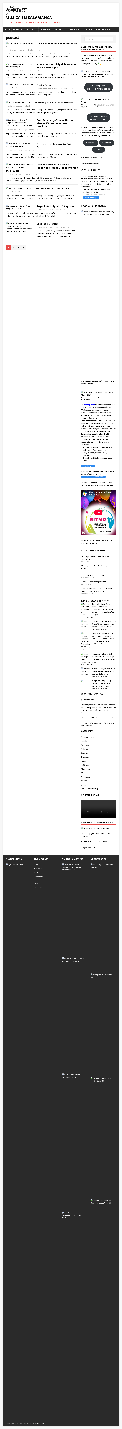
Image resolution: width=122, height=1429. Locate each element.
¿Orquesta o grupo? (99, 681)
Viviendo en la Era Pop (89, 789)
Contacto (88, 29)
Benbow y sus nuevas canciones (53, 102)
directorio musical (102, 181)
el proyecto (91, 142)
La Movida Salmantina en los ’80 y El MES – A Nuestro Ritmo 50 (103, 636)
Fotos (83, 761)
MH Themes (41, 1424)
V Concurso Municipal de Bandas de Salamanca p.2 (56, 66)
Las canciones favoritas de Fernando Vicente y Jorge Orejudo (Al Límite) (42, 167)
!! (102, 718)
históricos (93, 617)
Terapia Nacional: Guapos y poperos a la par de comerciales (102, 606)
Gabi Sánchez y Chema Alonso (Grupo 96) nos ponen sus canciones (54, 123)
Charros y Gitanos (47, 223)
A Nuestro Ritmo (103, 29)
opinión (84, 781)
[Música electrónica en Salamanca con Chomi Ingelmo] (74, 1077)
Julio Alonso (31, 50)
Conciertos (85, 753)
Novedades (85, 777)
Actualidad (45, 29)
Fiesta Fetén (44, 85)
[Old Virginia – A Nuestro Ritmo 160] (102, 977)
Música (94, 646)
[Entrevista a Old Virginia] (74, 869)
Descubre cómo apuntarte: (95, 195)
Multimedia (59, 29)
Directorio (74, 29)
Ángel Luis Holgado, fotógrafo (55, 206)
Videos (83, 785)
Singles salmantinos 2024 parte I (56, 188)
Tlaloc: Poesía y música (101, 669)
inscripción (106, 142)
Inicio (7, 29)
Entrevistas (18, 29)
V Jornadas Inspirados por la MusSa (94, 582)
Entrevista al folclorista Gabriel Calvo (56, 145)
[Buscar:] (98, 39)
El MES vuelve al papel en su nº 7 (93, 575)
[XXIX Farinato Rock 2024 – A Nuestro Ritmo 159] (102, 1081)
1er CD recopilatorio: (98, 118)
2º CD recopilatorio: (98, 87)
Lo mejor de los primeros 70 (103, 621)
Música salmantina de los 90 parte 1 (41, 45)
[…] (70, 56)
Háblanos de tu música (93, 205)
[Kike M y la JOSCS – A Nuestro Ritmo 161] (102, 867)
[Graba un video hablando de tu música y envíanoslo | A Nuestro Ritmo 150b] (97, 214)
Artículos (31, 29)
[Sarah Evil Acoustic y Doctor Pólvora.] (74, 961)
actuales (84, 741)
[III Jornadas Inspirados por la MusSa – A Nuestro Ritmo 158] (102, 1203)
